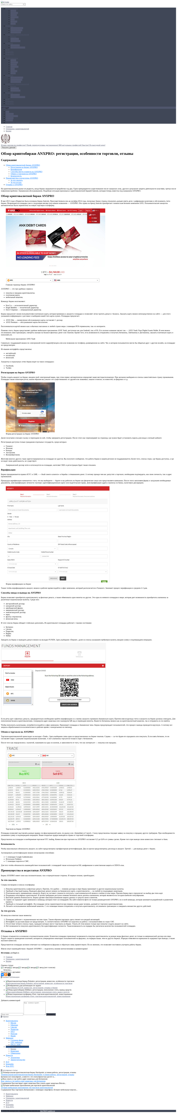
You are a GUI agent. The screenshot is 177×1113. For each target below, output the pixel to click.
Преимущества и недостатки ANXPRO (22, 178)
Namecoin (14, 17)
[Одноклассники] (5, 974)
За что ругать (16, 182)
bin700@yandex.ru (47, 1111)
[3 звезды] (22, 967)
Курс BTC (10, 54)
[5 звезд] (40, 967)
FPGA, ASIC (16, 32)
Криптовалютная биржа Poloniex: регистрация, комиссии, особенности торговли (39, 983)
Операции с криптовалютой (17, 35)
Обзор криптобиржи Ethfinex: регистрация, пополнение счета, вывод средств (37, 992)
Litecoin (14, 15)
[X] (9, 974)
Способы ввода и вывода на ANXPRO (26, 172)
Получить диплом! (8, 147)
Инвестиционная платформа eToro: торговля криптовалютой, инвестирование (38, 996)
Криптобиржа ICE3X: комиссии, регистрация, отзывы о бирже (32, 988)
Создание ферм (17, 28)
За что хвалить (17, 180)
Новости (9, 43)
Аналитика (15, 45)
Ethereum (14, 13)
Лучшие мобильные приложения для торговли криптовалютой (27, 1088)
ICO (7, 50)
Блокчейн (10, 52)
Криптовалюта (12, 9)
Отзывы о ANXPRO (14, 185)
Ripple (13, 24)
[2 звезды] (13, 967)
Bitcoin (13, 11)
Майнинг (9, 26)
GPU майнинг (16, 30)
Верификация (16, 169)
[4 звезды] (31, 967)
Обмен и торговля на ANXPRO (24, 174)
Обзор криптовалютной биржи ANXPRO (23, 165)
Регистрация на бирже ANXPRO (24, 167)
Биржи (13, 37)
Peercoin (14, 22)
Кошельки (15, 39)
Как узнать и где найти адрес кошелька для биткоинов (23, 1081)
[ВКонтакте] (2, 974)
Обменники (15, 41)
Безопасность (16, 176)
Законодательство (18, 48)
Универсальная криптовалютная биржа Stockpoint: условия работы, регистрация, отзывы (37, 1075)
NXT (13, 19)
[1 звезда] (5, 967)
